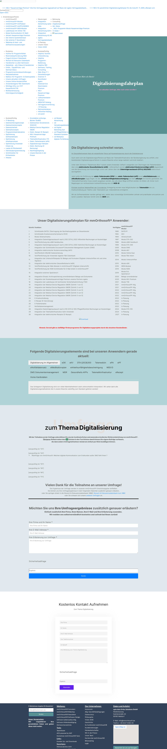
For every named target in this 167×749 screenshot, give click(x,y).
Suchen (2, 10)
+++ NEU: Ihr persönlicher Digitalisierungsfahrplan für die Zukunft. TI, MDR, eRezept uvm (122, 8)
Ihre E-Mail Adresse (38, 530)
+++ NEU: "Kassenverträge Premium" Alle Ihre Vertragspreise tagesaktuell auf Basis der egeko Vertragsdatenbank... (44, 8)
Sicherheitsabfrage (37, 561)
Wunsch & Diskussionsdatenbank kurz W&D (109, 493)
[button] (11, 17)
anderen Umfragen (93, 495)
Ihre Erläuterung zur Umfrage (43, 537)
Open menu (4, 13)
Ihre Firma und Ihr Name (40, 522)
